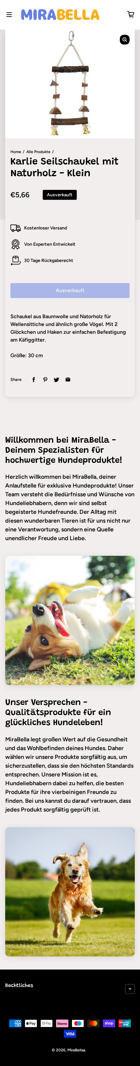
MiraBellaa (76, 1050)
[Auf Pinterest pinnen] (45, 380)
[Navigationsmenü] (9, 15)
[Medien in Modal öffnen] (125, 40)
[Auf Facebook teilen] (34, 380)
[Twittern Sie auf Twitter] (56, 380)
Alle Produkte (38, 152)
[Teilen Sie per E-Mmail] (68, 380)
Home (15, 152)
